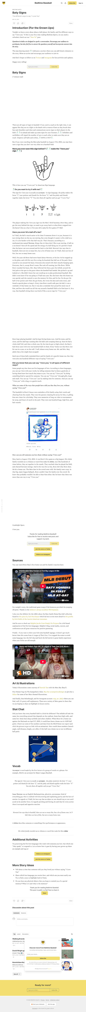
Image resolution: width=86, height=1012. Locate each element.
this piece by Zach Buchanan (29, 616)
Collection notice (54, 1000)
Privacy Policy (55, 964)
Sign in (81, 3)
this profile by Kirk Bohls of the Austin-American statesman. (42, 617)
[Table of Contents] (2, 506)
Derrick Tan (44, 687)
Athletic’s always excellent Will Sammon (44, 610)
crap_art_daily (58, 698)
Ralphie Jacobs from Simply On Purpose (45, 623)
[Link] (10, 27)
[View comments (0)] (18, 23)
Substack (34, 1008)
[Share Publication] (65, 3)
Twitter (38, 57)
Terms (47, 1000)
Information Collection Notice (42, 964)
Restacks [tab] (23, 913)
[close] (59, 940)
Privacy (43, 1000)
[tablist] (19, 913)
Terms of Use (51, 962)
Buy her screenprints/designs (54, 692)
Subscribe (72, 3)
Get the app (51, 1004)
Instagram (48, 57)
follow (14, 694)
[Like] (14, 23)
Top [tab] (14, 934)
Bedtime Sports (24, 943)
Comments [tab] (16, 913)
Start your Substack (38, 1004)
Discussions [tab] (25, 934)
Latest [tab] (18, 934)
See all (16, 974)
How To (33, 37)
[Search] (61, 3)
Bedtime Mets (16, 9)
